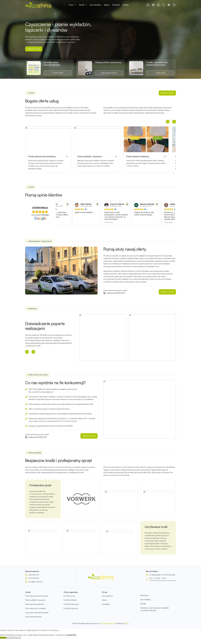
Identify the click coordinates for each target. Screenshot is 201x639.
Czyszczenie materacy (33, 617)
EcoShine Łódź (69, 596)
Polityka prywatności (107, 623)
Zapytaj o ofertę (33, 49)
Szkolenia (116, 5)
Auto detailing (95, 5)
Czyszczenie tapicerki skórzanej (36, 612)
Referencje (144, 595)
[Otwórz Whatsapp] (148, 5)
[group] (48, 149)
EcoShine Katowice (71, 608)
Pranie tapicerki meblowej (34, 604)
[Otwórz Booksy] (164, 5)
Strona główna (107, 596)
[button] (56, 213)
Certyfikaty (106, 604)
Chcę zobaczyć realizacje (109, 73)
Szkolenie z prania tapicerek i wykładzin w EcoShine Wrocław (154, 609)
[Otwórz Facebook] (153, 5)
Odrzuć (9, 638)
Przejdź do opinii (57, 73)
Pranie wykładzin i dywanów (35, 600)
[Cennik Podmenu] (86, 5)
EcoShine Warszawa (71, 604)
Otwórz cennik (160, 73)
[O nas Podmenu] (75, 5)
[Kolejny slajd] (174, 121)
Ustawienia (17, 638)
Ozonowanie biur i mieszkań (35, 608)
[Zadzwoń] (174, 5)
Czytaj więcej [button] (93, 222)
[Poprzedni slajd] (167, 121)
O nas (71, 5)
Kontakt (126, 5)
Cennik (81, 5)
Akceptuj (3, 638)
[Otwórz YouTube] (169, 5)
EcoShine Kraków (70, 600)
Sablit (127, 623)
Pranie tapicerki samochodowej (36, 596)
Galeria (106, 5)
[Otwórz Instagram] (158, 5)
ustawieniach (71, 635)
